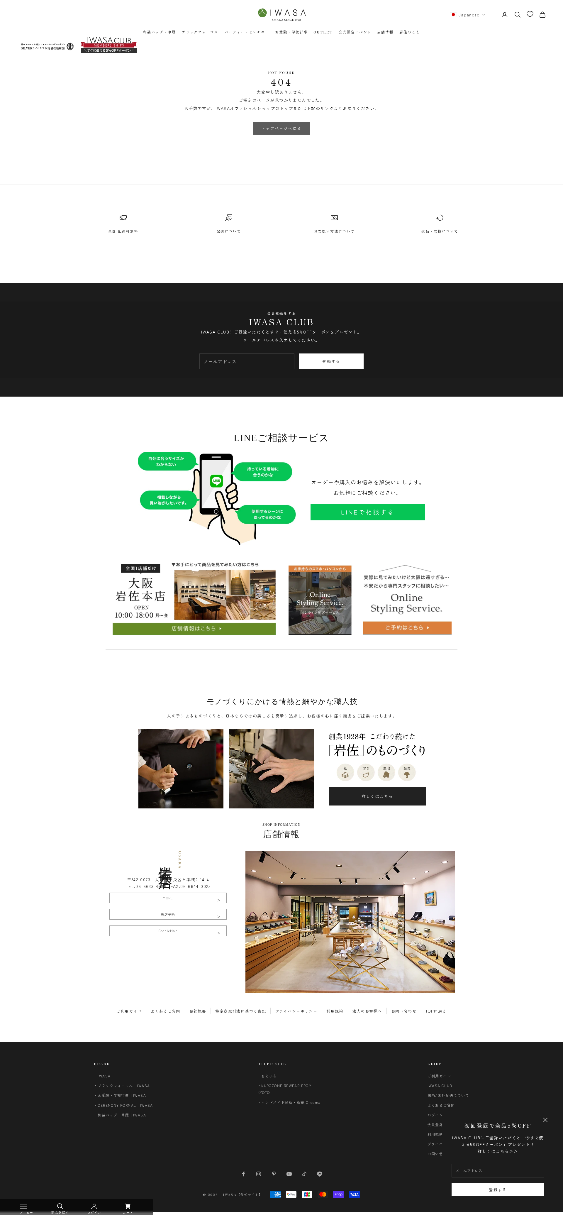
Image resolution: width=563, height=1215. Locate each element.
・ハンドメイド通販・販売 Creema (289, 1102)
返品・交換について (439, 231)
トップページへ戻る (281, 128)
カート (128, 1212)
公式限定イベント (355, 31)
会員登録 (435, 1124)
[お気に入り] (530, 14)
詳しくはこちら (377, 796)
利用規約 (334, 1011)
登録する (498, 1189)
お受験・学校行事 (291, 31)
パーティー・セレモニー (246, 31)
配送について (228, 231)
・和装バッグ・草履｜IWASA (120, 1114)
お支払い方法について (334, 231)
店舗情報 (385, 31)
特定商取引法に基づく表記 (240, 1011)
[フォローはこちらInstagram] (259, 1174)
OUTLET (323, 31)
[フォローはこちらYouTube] (289, 1174)
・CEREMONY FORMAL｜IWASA (123, 1105)
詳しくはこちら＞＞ (498, 1151)
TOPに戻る (435, 1011)
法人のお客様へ (367, 1011)
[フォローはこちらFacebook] (243, 1174)
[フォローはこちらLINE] (320, 1174)
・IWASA (102, 1075)
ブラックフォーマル (200, 31)
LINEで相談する (368, 511)
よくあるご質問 (165, 1011)
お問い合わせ (403, 1011)
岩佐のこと (409, 31)
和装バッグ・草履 (159, 31)
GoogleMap (168, 930)
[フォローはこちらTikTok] (304, 1174)
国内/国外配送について (448, 1095)
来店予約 (168, 914)
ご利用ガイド (129, 1011)
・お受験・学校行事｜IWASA (120, 1095)
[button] (467, 14)
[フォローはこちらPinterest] (274, 1174)
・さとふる (267, 1075)
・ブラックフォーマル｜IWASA (122, 1085)
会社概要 (197, 1011)
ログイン (435, 1114)
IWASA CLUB (440, 1085)
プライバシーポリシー (296, 1011)
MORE (168, 898)
